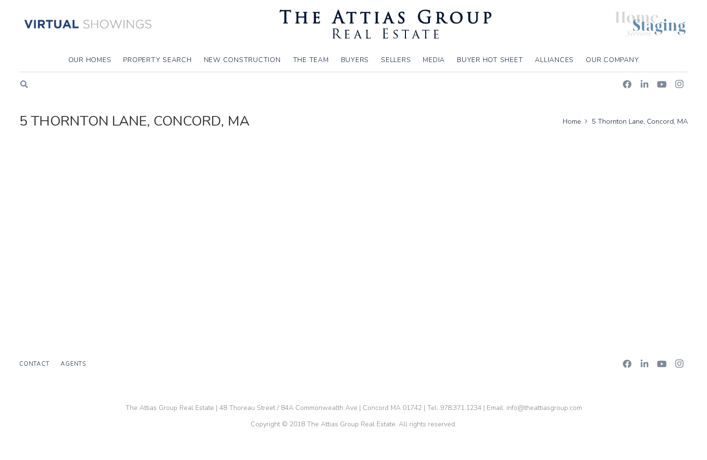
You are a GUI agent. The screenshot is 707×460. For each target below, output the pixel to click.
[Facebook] (627, 84)
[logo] (385, 24)
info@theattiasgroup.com (544, 407)
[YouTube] (661, 84)
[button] (644, 60)
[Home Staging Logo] (650, 24)
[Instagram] (679, 84)
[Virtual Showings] (88, 24)
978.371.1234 (460, 407)
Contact (34, 364)
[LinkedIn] (644, 84)
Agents (73, 364)
